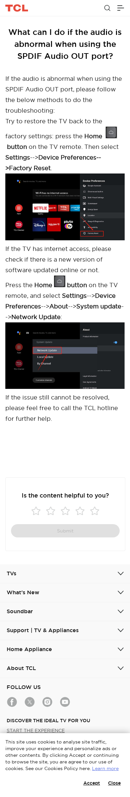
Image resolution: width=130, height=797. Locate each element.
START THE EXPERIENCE (36, 731)
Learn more (105, 768)
